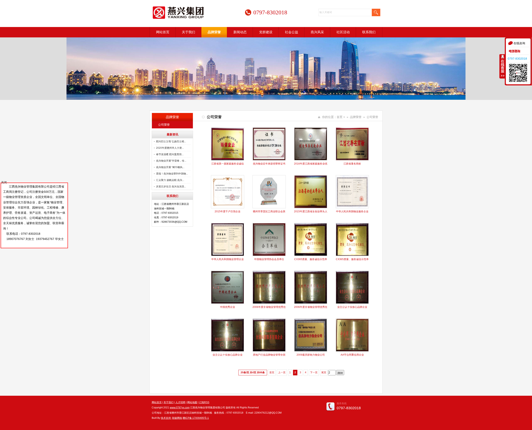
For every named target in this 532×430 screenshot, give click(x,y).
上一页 (282, 372)
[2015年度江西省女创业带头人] (310, 207)
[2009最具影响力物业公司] (310, 350)
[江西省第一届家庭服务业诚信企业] (227, 159)
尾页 (323, 372)
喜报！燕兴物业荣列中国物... (172, 173)
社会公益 (291, 32)
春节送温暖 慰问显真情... (169, 154)
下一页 (314, 372)
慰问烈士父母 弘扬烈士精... (171, 141)
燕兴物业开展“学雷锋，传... (171, 160)
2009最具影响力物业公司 (311, 354)
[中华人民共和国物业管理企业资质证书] (227, 255)
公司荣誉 (164, 124)
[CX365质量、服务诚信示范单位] (310, 255)
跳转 (340, 373)
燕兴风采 (317, 32)
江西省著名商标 (352, 163)
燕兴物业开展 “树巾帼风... (170, 167)
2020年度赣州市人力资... (170, 147)
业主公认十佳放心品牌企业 (352, 307)
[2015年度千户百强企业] (227, 207)
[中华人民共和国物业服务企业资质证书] (352, 207)
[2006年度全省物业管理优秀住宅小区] (269, 303)
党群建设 (265, 32)
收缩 (502, 66)
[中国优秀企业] (227, 303)
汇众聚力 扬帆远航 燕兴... (170, 180)
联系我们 (369, 32)
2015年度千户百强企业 (227, 211)
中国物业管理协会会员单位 (269, 259)
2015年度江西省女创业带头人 (310, 211)
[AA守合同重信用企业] (352, 350)
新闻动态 (240, 32)
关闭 (4, 182)
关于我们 (188, 32)
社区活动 (343, 32)
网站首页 (162, 32)
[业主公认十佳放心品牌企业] (352, 303)
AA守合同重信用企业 (352, 354)
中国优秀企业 (227, 307)
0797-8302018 (517, 58)
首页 (339, 117)
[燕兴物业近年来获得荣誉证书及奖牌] (269, 159)
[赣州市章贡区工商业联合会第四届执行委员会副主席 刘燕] (269, 207)
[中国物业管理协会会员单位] (269, 255)
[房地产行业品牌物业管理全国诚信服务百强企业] (269, 350)
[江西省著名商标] (352, 159)
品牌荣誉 (214, 32)
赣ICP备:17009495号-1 (196, 417)
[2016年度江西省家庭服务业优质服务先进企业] (310, 159)
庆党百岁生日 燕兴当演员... (171, 186)
